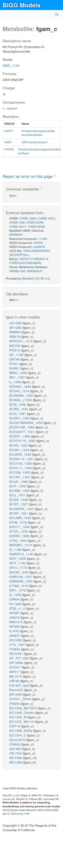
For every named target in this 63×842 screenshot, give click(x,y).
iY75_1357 (17, 644)
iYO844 (15, 649)
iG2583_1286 (19, 535)
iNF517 (15, 671)
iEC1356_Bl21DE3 (23, 708)
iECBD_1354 (19, 409)
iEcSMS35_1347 (22, 508)
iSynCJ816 (17, 739)
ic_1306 (15, 382)
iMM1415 (16, 622)
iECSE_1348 (19, 499)
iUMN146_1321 (21, 576)
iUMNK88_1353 (21, 581)
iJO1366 (15, 323)
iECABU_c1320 (21, 400)
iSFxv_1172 (18, 567)
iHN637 (15, 635)
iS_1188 (15, 549)
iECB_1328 (18, 404)
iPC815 (15, 350)
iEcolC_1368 (19, 481)
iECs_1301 (17, 495)
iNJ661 (14, 368)
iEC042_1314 (19, 391)
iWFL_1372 (18, 590)
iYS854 (14, 703)
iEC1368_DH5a (21, 730)
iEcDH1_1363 (19, 418)
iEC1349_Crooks (22, 712)
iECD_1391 (18, 413)
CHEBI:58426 (36, 226)
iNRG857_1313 (21, 545)
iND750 (15, 345)
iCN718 (15, 726)
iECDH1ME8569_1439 (26, 422)
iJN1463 (15, 748)
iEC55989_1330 (21, 395)
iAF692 (14, 626)
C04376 (38, 242)
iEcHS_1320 (18, 445)
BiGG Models (21, 5)
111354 (42, 238)
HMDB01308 (17, 271)
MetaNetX (28, 278)
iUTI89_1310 (19, 585)
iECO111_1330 (21, 467)
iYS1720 (15, 753)
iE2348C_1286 (20, 386)
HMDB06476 (35, 271)
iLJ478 (14, 631)
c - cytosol (10, 108)
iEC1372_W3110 (22, 721)
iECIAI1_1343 (19, 449)
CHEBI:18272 (46, 218)
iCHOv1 (15, 667)
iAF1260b (16, 662)
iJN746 (14, 359)
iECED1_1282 (20, 436)
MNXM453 (15, 234)
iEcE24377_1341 (22, 431)
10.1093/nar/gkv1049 (17, 813)
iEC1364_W (18, 717)
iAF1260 (15, 327)
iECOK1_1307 (20, 477)
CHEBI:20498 (34, 222)
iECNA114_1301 (22, 458)
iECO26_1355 (20, 472)
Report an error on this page (28, 176)
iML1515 (16, 676)
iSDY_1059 (18, 558)
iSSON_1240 (19, 572)
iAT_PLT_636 (19, 658)
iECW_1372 (18, 522)
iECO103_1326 (21, 463)
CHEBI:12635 (27, 218)
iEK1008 (16, 694)
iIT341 (14, 363)
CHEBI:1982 (17, 222)
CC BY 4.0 (42, 278)
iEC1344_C (18, 735)
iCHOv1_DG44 (20, 698)
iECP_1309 (18, 486)
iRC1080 (16, 640)
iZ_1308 (15, 594)
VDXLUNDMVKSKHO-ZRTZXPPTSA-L (30, 253)
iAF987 (14, 613)
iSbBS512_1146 (21, 554)
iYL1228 (15, 604)
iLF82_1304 (18, 540)
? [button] (54, 175)
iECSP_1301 (19, 513)
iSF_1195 (16, 354)
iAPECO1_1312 (21, 341)
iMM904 (15, 332)
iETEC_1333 (19, 531)
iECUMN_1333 (20, 517)
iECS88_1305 (19, 490)
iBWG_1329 (18, 372)
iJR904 (14, 599)
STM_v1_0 (17, 608)
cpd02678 (39, 247)
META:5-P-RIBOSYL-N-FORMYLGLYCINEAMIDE (29, 261)
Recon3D (16, 689)
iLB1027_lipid (19, 685)
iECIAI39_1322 (20, 454)
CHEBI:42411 (17, 226)
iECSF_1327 (19, 504)
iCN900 (15, 744)
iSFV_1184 (17, 563)
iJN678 (14, 617)
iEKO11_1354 (19, 526)
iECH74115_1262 (22, 440)
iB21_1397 (17, 377)
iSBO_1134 (11, 65)
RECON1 (16, 653)
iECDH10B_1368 (22, 427)
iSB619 (15, 336)
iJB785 (14, 680)
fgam (12, 195)
